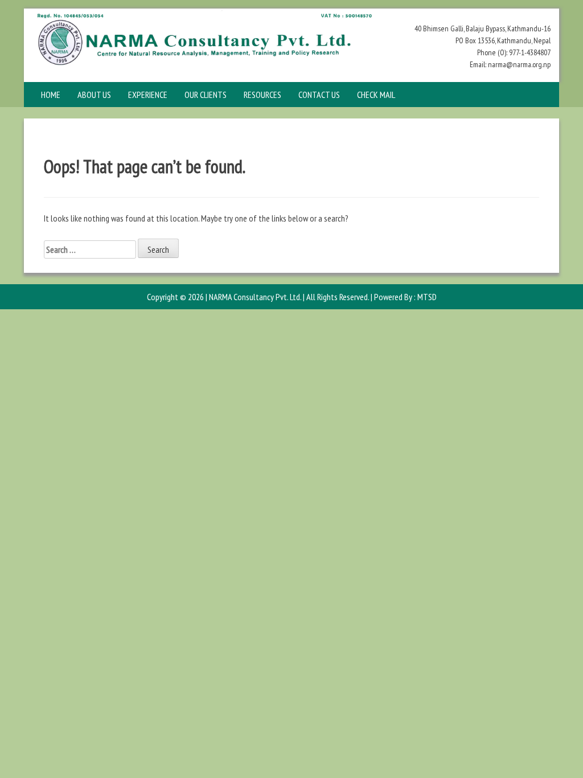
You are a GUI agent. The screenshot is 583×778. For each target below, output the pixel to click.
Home (50, 94)
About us (94, 94)
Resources (262, 94)
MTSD (427, 296)
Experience (147, 94)
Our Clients (205, 94)
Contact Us (319, 94)
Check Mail (376, 94)
